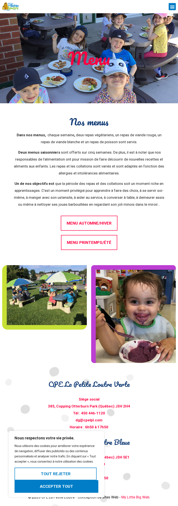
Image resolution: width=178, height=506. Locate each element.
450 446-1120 (93, 413)
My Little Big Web (135, 497)
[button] (172, 6)
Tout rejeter (56, 473)
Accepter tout (56, 486)
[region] (56, 464)
